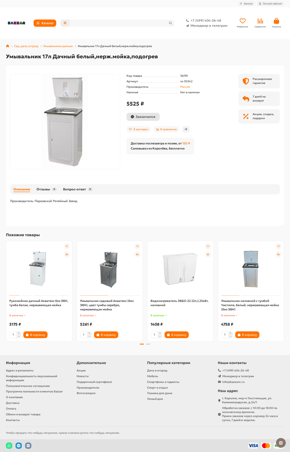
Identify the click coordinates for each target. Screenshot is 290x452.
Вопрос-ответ (77, 189)
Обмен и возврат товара (23, 414)
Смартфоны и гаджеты (163, 382)
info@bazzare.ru (233, 382)
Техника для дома (159, 393)
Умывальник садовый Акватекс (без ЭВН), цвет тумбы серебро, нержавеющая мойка (107, 305)
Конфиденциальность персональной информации (31, 378)
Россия (185, 87)
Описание (21, 189)
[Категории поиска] (65, 23)
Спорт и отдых (157, 387)
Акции (81, 370)
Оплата (11, 408)
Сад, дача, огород (26, 46)
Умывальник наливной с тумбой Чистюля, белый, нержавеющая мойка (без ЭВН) (250, 305)
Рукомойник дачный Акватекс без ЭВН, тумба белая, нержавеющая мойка (38, 303)
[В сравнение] (67, 254)
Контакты (13, 420)
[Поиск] (170, 23)
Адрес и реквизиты (20, 370)
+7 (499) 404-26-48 (205, 20)
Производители (88, 387)
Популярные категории (168, 363)
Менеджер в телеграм (208, 26)
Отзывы (46, 189)
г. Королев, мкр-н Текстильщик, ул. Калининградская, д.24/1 (247, 400)
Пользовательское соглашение (28, 386)
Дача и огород (157, 370)
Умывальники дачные (58, 46)
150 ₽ (186, 143)
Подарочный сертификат (94, 382)
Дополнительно (91, 363)
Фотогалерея (86, 393)
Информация (18, 363)
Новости (83, 376)
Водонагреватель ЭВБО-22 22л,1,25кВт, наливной (179, 303)
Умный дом (155, 399)
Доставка (12, 403)
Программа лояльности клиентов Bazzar (34, 391)
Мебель (152, 376)
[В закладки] (67, 246)
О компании (14, 397)
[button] (6, 290)
